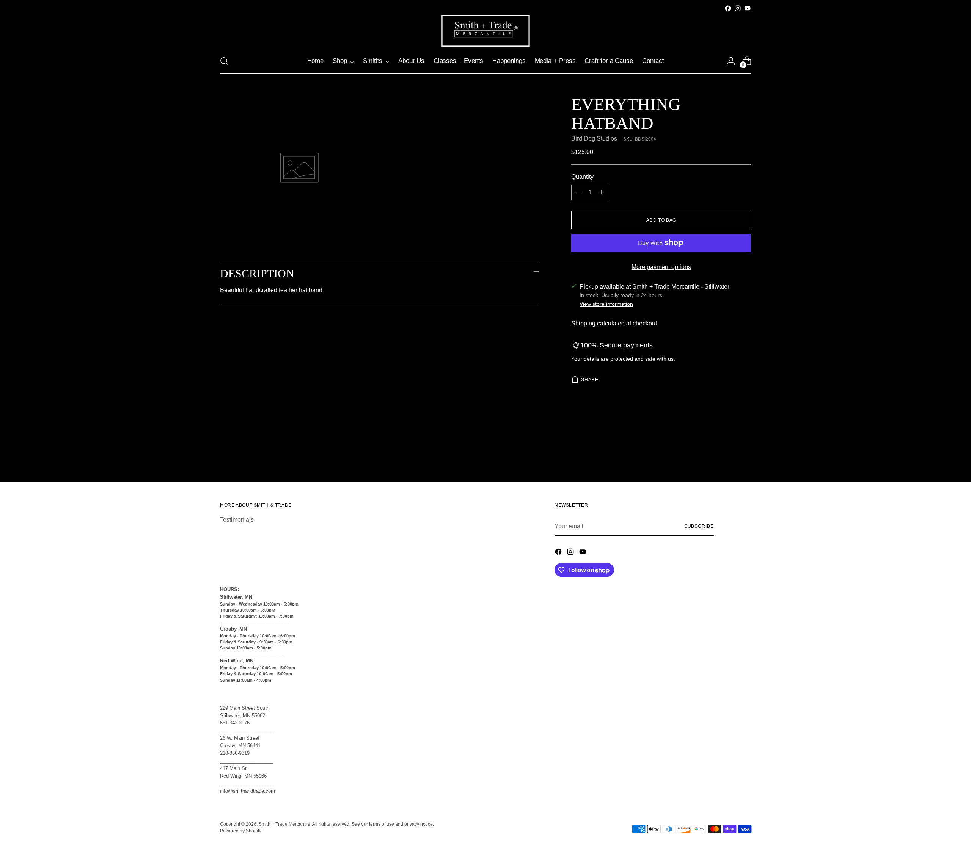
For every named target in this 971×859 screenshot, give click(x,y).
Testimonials (237, 519)
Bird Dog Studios (594, 138)
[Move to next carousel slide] (744, 455)
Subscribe (699, 526)
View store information (606, 304)
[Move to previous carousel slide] (727, 456)
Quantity (582, 177)
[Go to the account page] (730, 61)
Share (589, 379)
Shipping (583, 323)
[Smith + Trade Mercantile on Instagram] (737, 8)
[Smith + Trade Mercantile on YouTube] (747, 8)
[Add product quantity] (601, 192)
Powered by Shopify (240, 831)
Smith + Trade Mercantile (284, 824)
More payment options (661, 267)
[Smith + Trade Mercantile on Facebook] (727, 8)
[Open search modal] (224, 61)
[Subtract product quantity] (578, 192)
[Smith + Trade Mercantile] (485, 31)
